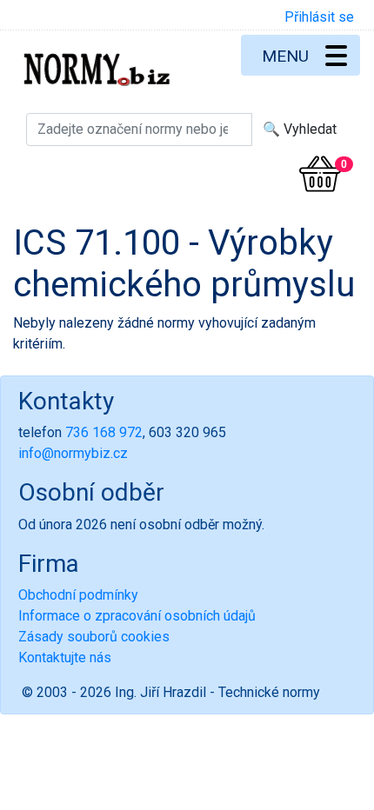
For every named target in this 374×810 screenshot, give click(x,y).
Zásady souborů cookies (94, 636)
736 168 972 (104, 432)
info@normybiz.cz (73, 453)
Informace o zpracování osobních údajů (137, 616)
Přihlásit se (319, 17)
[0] (320, 174)
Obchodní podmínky (78, 595)
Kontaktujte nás (64, 657)
